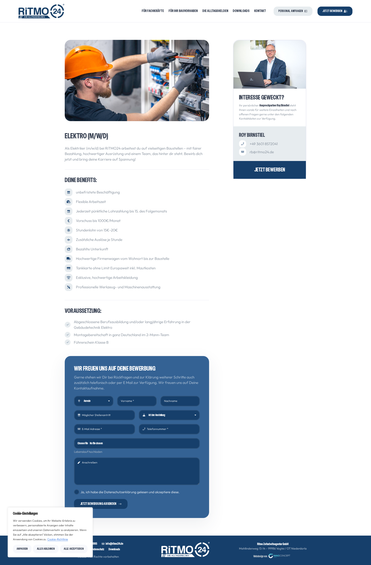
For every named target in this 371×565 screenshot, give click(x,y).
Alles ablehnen (46, 549)
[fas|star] (185, 549)
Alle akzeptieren (74, 549)
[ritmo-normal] (42, 11)
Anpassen (22, 549)
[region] (50, 532)
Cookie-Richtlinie (57, 539)
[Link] (269, 170)
